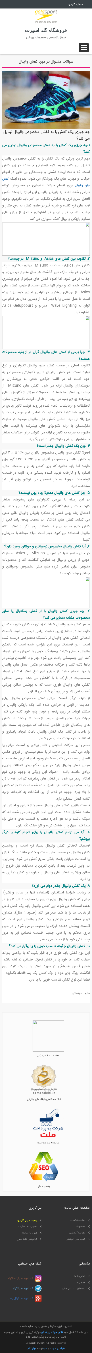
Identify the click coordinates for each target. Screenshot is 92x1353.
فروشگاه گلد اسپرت (46, 30)
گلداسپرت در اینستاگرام (20, 1278)
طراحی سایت (57, 1348)
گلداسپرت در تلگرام (23, 1288)
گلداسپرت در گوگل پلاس (20, 1298)
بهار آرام (31, 1348)
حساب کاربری (76, 4)
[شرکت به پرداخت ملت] (48, 1138)
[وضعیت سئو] (43, 1181)
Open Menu (84, 47)
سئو (45, 1348)
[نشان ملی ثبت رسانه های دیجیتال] (43, 1094)
